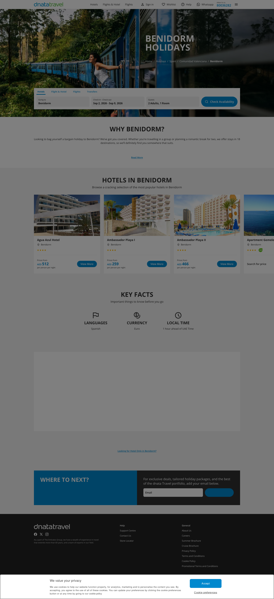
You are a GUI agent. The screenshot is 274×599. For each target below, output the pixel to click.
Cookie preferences (205, 592)
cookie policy (95, 593)
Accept (206, 583)
